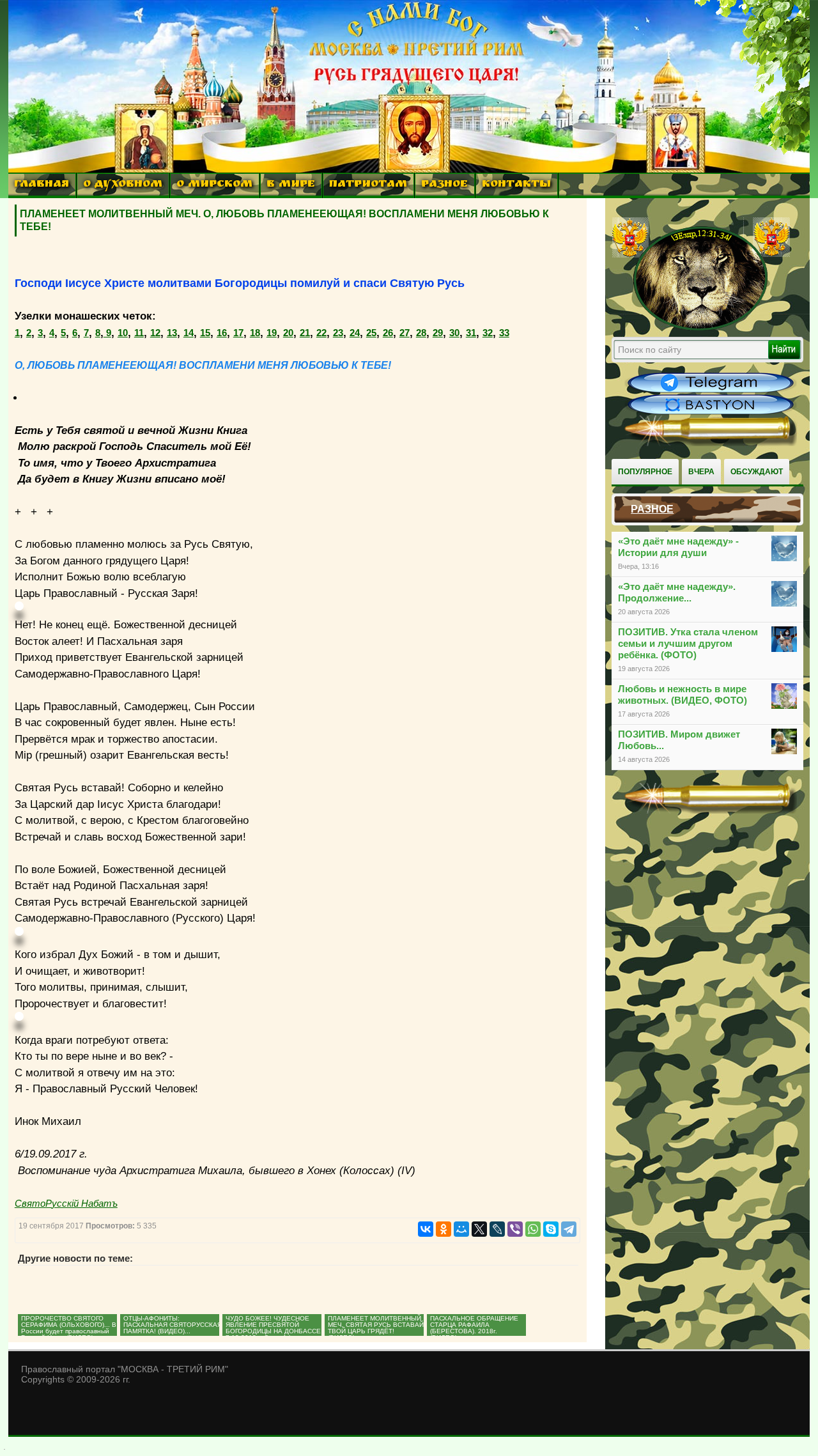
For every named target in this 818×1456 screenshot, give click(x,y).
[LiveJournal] (497, 1229)
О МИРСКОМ (214, 185)
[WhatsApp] (533, 1229)
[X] (479, 1229)
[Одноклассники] (443, 1229)
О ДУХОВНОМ (122, 185)
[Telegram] (568, 1229)
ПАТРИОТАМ (368, 185)
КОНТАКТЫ (516, 185)
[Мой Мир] (461, 1229)
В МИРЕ (290, 185)
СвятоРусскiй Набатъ (66, 1203)
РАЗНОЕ (444, 185)
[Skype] (551, 1229)
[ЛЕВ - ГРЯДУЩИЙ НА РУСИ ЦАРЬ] (701, 327)
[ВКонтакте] (425, 1229)
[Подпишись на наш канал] (710, 391)
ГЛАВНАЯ (41, 185)
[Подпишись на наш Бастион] (710, 412)
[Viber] (515, 1229)
